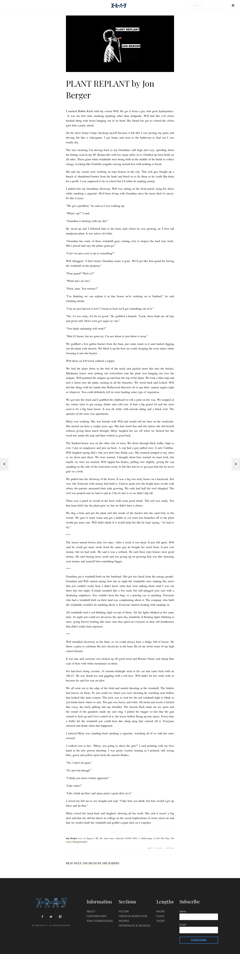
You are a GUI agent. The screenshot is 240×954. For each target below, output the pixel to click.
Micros (124, 921)
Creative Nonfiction (133, 916)
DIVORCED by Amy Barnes (101, 863)
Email (182, 924)
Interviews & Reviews (135, 925)
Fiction (124, 911)
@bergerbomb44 (79, 841)
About (91, 911)
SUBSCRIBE (199, 940)
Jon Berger (71, 838)
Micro (160, 911)
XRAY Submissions (100, 921)
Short (160, 921)
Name (182, 911)
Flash (160, 916)
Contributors (97, 916)
